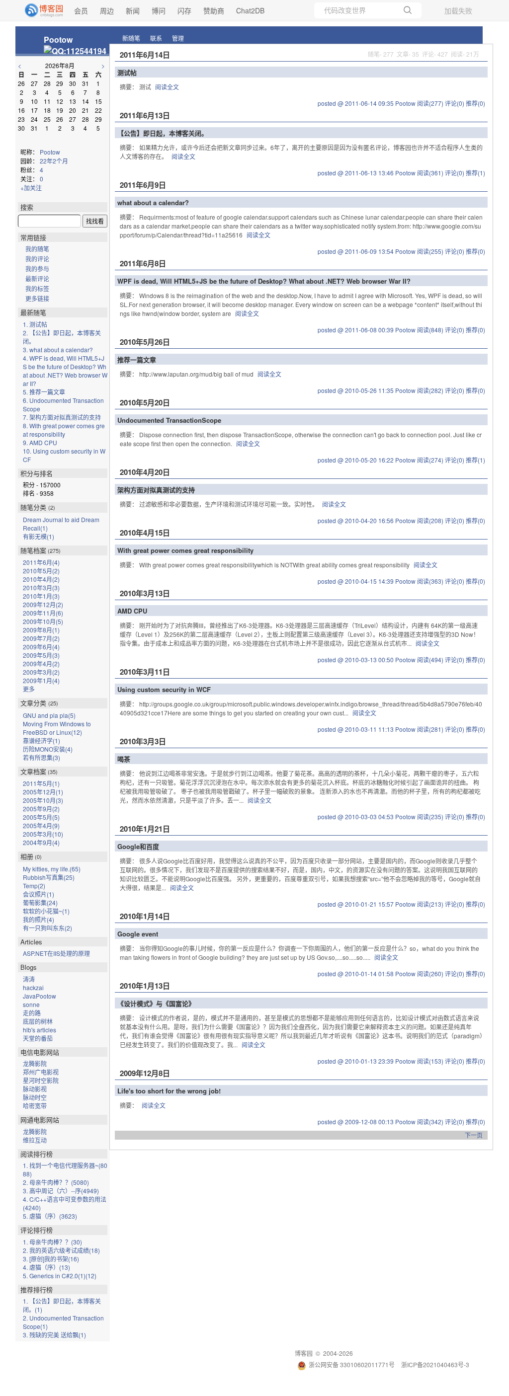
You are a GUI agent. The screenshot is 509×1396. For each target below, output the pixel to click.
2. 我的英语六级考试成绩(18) (61, 1250)
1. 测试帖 (35, 324)
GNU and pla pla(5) (49, 715)
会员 (81, 10)
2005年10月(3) (43, 800)
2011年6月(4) (41, 562)
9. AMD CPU (40, 442)
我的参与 (37, 268)
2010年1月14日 (145, 916)
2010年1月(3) (41, 596)
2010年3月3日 (143, 741)
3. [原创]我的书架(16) (51, 1258)
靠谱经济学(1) (41, 740)
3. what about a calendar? (58, 349)
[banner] (40, 10)
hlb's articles (39, 1029)
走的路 (32, 1012)
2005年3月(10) (43, 834)
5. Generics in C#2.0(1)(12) (59, 1275)
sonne (31, 1004)
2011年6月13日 (145, 115)
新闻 (133, 10)
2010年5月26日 (145, 341)
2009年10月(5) (43, 621)
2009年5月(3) (41, 655)
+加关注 (31, 187)
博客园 (304, 1353)
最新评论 (37, 278)
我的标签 (37, 288)
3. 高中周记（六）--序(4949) (61, 1190)
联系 (156, 38)
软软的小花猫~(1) (46, 911)
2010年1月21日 (145, 828)
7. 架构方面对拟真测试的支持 (62, 417)
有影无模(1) (38, 536)
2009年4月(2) (41, 663)
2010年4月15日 (145, 532)
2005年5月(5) (41, 817)
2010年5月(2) (41, 570)
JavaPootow (39, 996)
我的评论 (37, 258)
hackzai (33, 987)
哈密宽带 (35, 1105)
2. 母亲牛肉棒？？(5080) (56, 1182)
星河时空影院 (41, 1080)
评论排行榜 (36, 1230)
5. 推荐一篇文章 (44, 392)
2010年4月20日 (145, 471)
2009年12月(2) (43, 604)
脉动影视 (35, 1089)
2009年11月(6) (43, 613)
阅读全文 (167, 86)
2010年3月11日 (145, 671)
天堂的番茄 (38, 1038)
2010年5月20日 (145, 402)
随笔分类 (33, 507)
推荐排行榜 (36, 1289)
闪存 (184, 10)
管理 (178, 38)
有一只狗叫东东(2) (47, 928)
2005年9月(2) (41, 808)
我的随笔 (37, 248)
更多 (29, 689)
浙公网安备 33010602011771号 (352, 1364)
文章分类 (33, 702)
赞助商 (213, 10)
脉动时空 (35, 1097)
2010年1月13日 (145, 985)
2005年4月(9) (41, 825)
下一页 (474, 1135)
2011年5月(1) (41, 783)
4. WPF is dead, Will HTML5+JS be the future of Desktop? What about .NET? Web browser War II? (65, 371)
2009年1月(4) (41, 680)
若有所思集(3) (41, 757)
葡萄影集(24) (40, 902)
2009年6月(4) (41, 646)
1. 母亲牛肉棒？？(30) (52, 1242)
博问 (159, 10)
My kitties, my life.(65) (52, 868)
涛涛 (29, 979)
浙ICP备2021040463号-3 (435, 1364)
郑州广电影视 (41, 1072)
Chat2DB (250, 10)
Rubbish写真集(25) (49, 877)
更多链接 (37, 298)
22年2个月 (54, 160)
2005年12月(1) (43, 791)
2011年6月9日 (143, 184)
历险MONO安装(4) (48, 749)
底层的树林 (38, 1021)
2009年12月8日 (145, 1073)
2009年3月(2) (41, 672)
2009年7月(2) (41, 638)
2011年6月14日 (145, 54)
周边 (107, 10)
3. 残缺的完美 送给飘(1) (54, 1334)
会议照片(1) (38, 894)
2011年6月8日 (143, 263)
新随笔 (131, 38)
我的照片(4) (38, 919)
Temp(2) (34, 885)
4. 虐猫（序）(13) (46, 1267)
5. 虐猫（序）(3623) (50, 1216)
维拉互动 (35, 1140)
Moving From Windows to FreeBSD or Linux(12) (57, 727)
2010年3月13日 (145, 593)
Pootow (58, 39)
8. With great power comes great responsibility (64, 429)
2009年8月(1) (41, 629)
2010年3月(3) (41, 587)
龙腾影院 (35, 1063)
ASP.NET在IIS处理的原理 (56, 953)
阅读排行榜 (36, 1154)
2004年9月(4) (41, 842)
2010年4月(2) (41, 579)
